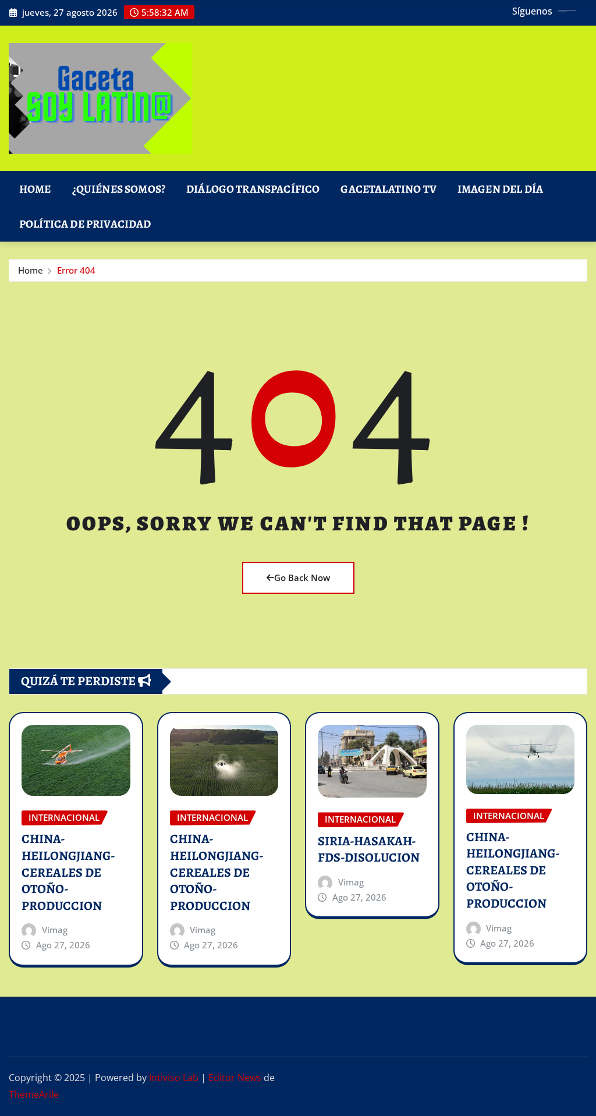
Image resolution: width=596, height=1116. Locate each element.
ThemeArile (34, 1094)
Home (35, 189)
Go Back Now (302, 577)
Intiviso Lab (173, 1077)
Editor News (234, 1077)
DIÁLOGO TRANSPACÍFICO (253, 189)
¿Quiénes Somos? (118, 189)
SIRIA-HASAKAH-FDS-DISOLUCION (369, 849)
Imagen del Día (500, 189)
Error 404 (76, 270)
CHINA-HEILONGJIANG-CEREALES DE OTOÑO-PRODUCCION (68, 872)
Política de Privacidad (85, 224)
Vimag (55, 930)
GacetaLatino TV (388, 189)
